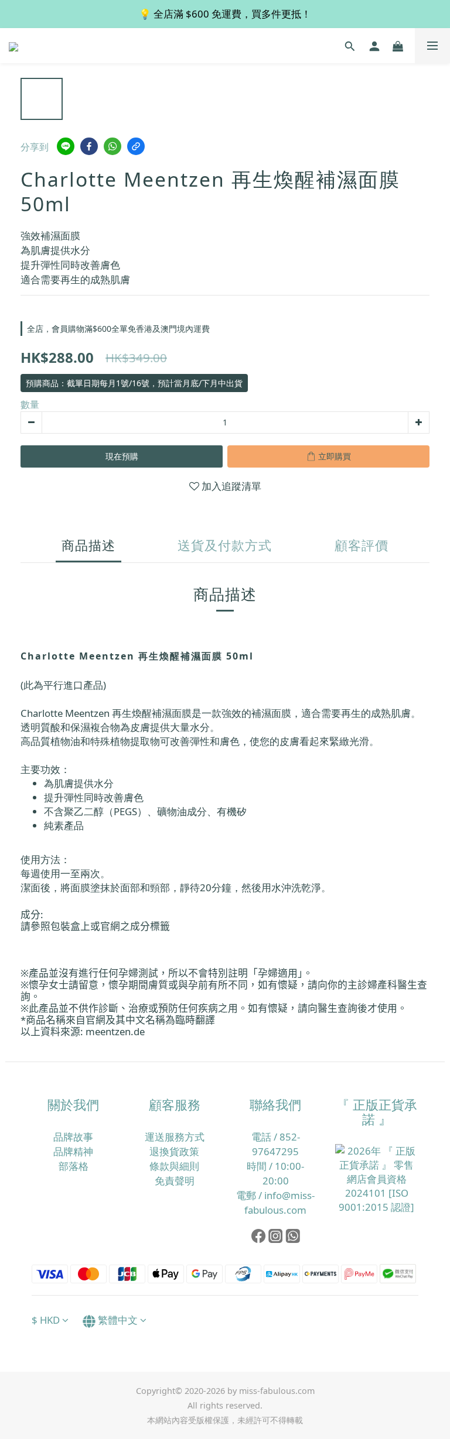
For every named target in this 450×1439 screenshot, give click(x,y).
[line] (65, 146)
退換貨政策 (174, 1151)
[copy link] (136, 146)
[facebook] (89, 146)
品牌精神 (73, 1151)
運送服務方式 (174, 1136)
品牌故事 (73, 1136)
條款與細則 (174, 1166)
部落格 (73, 1166)
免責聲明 (175, 1180)
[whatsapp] (112, 146)
